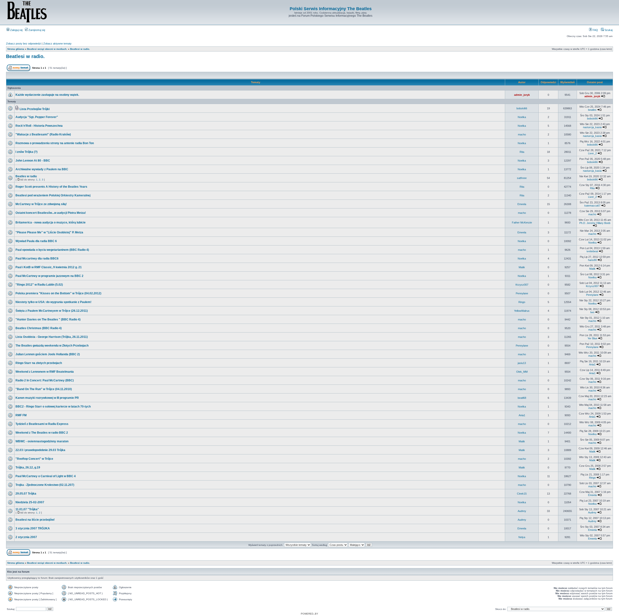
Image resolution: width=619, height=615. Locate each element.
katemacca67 (592, 205)
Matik (522, 267)
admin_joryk (522, 94)
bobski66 (521, 108)
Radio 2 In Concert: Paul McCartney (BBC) (44, 380)
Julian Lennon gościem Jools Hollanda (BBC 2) (47, 354)
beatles (592, 109)
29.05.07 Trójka (25, 493)
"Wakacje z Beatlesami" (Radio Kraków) (43, 134)
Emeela (521, 204)
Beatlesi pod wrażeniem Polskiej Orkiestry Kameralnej (52, 195)
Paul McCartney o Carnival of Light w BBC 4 (45, 476)
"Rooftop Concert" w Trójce (34, 458)
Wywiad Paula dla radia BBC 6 (36, 241)
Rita (522, 151)
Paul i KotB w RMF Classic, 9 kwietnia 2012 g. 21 (48, 267)
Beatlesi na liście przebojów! (35, 519)
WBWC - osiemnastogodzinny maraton (41, 441)
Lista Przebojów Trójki (35, 109)
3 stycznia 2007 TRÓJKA (32, 528)
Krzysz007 (522, 284)
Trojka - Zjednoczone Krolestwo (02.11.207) (44, 485)
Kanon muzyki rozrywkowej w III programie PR (47, 398)
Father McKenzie (522, 222)
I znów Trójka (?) (26, 152)
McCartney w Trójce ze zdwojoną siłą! (41, 204)
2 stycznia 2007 (26, 537)
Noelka (522, 117)
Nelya (521, 537)
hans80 (592, 260)
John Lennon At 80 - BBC (32, 160)
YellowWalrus (522, 310)
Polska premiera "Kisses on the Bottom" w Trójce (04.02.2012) (58, 293)
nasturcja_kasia (592, 127)
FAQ (595, 30)
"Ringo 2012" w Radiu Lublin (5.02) (39, 284)
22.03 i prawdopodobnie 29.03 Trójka (40, 450)
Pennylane (522, 293)
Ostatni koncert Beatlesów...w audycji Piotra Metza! (50, 213)
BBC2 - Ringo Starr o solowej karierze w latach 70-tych (53, 406)
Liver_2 (592, 153)
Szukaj (608, 30)
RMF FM (21, 415)
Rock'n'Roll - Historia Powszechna (39, 125)
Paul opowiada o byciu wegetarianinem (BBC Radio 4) (52, 250)
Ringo (521, 302)
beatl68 (522, 397)
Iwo (592, 312)
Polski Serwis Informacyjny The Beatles (331, 8)
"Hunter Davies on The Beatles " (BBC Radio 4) (48, 319)
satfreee (522, 178)
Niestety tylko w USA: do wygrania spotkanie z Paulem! (53, 302)
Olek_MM (522, 371)
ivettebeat (592, 251)
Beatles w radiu (26, 176)
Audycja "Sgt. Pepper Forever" (36, 117)
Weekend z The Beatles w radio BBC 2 (41, 432)
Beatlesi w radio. (80, 49)
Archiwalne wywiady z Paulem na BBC (41, 169)
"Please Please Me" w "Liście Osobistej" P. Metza (49, 232)
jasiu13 (522, 363)
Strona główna (15, 49)
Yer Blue (592, 338)
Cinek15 (522, 493)
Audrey (522, 511)
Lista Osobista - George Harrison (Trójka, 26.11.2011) (51, 337)
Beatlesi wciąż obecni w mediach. (47, 49)
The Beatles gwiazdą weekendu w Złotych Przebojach (51, 345)
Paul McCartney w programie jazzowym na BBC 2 (49, 276)
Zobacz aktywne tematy (57, 43)
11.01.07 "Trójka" (27, 509)
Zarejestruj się (36, 30)
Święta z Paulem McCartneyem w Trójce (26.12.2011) (51, 310)
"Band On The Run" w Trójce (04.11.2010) (43, 389)
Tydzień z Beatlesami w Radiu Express (41, 424)
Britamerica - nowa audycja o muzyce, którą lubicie (50, 222)
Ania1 (592, 364)
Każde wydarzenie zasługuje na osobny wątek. (47, 94)
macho (522, 134)
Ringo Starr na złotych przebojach (38, 363)
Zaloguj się (16, 30)
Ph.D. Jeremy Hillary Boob (594, 223)
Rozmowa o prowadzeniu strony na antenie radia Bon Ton (54, 143)
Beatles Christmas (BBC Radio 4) (38, 328)
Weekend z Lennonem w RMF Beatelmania (44, 371)
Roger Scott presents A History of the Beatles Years (51, 186)
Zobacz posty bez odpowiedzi (23, 43)
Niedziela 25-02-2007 (29, 502)
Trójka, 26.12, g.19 (27, 467)
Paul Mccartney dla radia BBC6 (37, 258)
